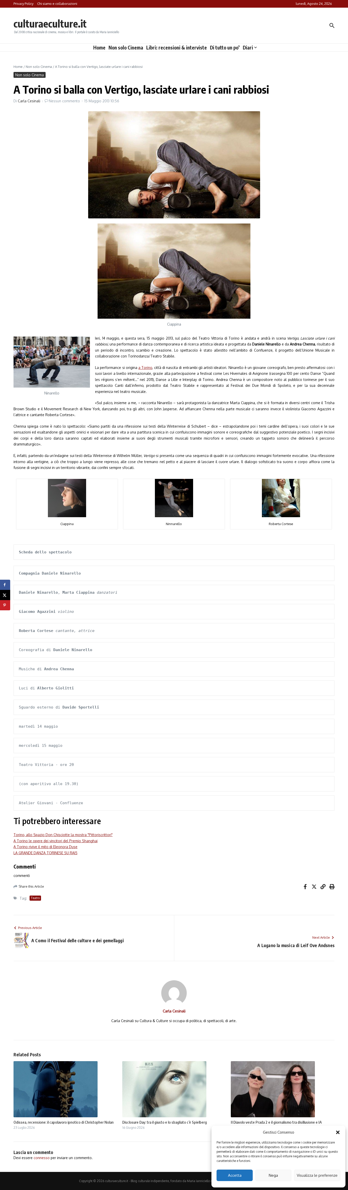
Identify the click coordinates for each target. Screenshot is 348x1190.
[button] (337, 1132)
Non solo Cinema (126, 47)
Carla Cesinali (29, 101)
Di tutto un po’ (225, 47)
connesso (42, 1158)
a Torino (145, 367)
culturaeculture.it (50, 23)
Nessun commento (64, 101)
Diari (248, 47)
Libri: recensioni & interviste (176, 47)
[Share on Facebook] (5, 585)
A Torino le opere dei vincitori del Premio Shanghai (56, 841)
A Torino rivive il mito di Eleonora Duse (45, 847)
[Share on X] (5, 595)
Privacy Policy (23, 4)
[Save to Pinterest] (5, 605)
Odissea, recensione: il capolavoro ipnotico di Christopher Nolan (64, 1122)
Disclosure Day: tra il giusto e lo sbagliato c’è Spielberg (164, 1122)
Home (99, 47)
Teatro (35, 898)
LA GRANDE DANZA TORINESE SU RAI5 (45, 853)
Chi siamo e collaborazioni (57, 4)
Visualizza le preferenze (317, 1175)
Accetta (235, 1175)
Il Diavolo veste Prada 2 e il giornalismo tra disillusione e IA (276, 1122)
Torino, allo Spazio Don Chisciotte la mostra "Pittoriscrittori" (63, 835)
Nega (273, 1175)
